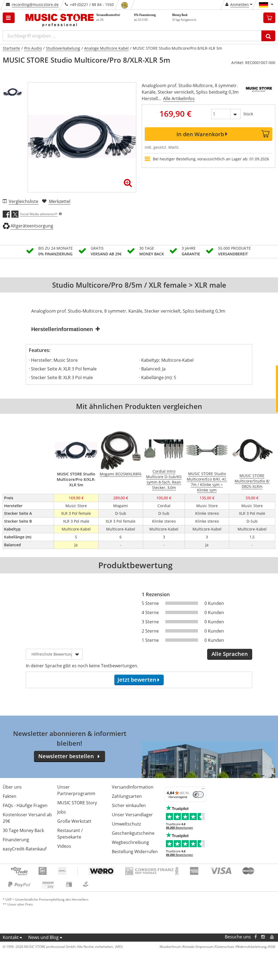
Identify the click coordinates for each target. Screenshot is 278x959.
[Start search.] (268, 35)
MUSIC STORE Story (77, 803)
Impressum (204, 946)
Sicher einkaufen (129, 805)
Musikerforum (170, 946)
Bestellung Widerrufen (135, 852)
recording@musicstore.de (35, 4)
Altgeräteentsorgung (32, 226)
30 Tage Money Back (23, 830)
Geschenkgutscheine (133, 833)
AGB (271, 946)
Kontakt (11, 937)
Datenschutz (224, 946)
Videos (64, 846)
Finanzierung (16, 840)
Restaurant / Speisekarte (70, 833)
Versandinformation (132, 787)
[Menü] (203, 790)
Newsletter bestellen (66, 756)
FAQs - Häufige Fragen (25, 805)
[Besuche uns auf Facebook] (256, 937)
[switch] (198, 794)
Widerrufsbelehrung (251, 946)
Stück (248, 113)
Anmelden (239, 4)
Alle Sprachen (229, 654)
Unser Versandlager (132, 815)
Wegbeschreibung (130, 842)
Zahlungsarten (127, 796)
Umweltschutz (126, 824)
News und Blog (43, 937)
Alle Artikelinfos (179, 98)
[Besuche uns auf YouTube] (272, 937)
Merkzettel (59, 201)
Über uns (12, 787)
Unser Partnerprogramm (76, 790)
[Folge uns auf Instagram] (263, 937)
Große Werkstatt (74, 821)
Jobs (61, 812)
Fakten (9, 796)
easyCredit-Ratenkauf (24, 849)
